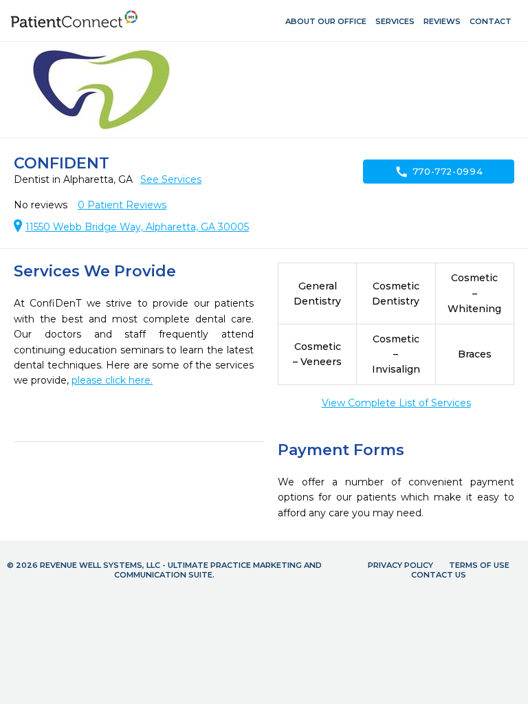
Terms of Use (479, 565)
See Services (170, 179)
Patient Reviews (122, 205)
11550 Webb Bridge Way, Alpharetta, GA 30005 (137, 227)
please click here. (112, 380)
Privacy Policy (400, 565)
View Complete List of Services (396, 403)
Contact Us (438, 575)
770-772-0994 (439, 172)
